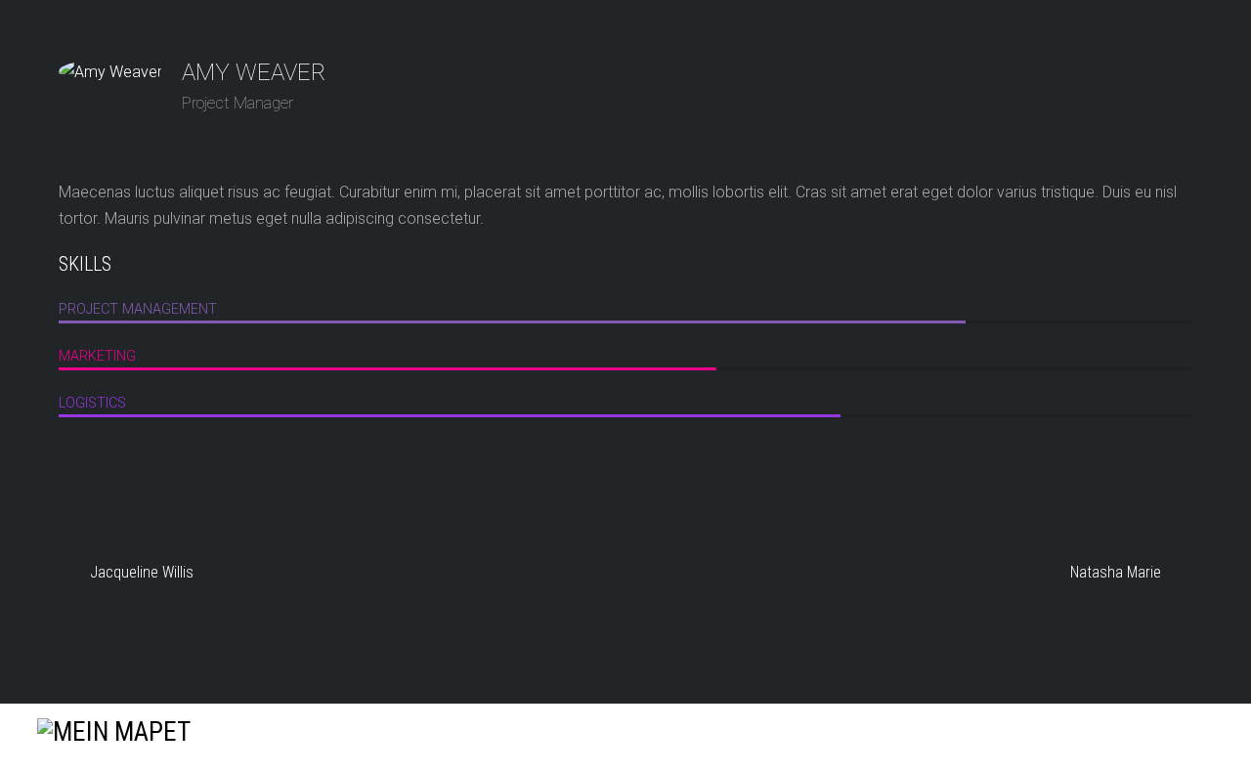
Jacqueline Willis (142, 572)
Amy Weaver (253, 72)
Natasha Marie (1115, 572)
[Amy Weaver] (110, 72)
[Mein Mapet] (114, 732)
